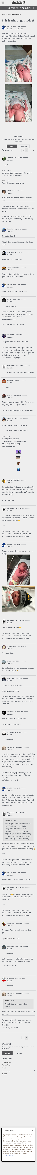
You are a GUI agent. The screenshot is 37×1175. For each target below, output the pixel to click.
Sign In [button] (11, 146)
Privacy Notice (8, 1155)
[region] (18, 1145)
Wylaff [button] (9, 190)
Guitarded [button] (10, 229)
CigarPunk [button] (10, 380)
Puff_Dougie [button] (10, 334)
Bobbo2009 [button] (10, 978)
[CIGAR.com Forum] (18, 8)
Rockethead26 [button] (11, 711)
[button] (4, 27)
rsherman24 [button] (10, 923)
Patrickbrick (9, 820)
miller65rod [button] (10, 418)
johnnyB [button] (9, 480)
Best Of (4, 1074)
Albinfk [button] (9, 267)
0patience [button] (10, 157)
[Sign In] (34, 8)
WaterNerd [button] (10, 946)
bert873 (7, 1001)
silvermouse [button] (10, 365)
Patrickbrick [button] (10, 747)
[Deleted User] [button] (11, 646)
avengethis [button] (10, 678)
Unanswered (18, 1071)
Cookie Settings (8, 1147)
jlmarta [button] (9, 661)
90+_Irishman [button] (11, 508)
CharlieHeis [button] (10, 732)
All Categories (6, 1062)
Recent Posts (6, 1065)
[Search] (30, 8)
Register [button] (24, 146)
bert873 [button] (9, 26)
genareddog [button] (10, 252)
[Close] (33, 1130)
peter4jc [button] (9, 395)
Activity (4, 1068)
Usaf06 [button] (9, 299)
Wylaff (4, 180)
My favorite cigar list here (11, 938)
